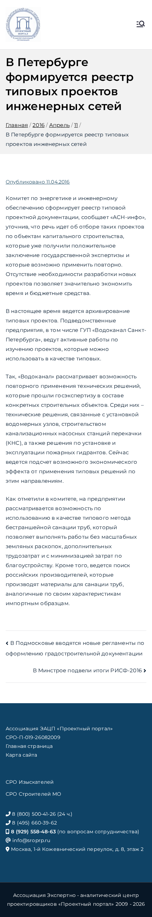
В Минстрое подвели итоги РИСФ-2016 (87, 670)
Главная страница (29, 746)
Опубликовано (38, 182)
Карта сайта (21, 755)
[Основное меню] (140, 24)
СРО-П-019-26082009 (33, 737)
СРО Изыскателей (30, 782)
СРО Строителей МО (34, 794)
